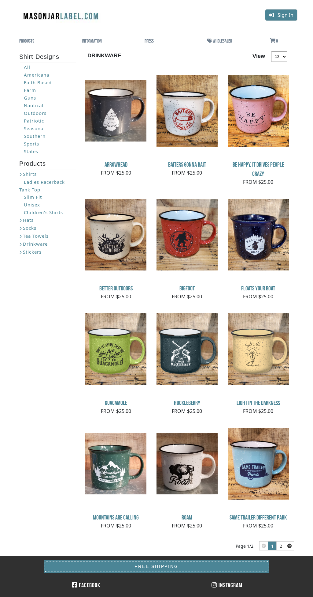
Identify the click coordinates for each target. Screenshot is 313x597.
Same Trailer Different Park (258, 517)
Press (149, 40)
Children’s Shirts (43, 212)
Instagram (229, 585)
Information (92, 40)
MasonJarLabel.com (61, 14)
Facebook (89, 585)
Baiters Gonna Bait (187, 164)
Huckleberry (187, 402)
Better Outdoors (116, 288)
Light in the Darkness (258, 402)
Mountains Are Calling (116, 517)
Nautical (33, 105)
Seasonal (34, 128)
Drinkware (35, 244)
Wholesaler (222, 40)
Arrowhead (116, 164)
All (27, 67)
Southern (35, 136)
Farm (30, 90)
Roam (187, 517)
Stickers (32, 252)
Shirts (30, 174)
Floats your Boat (258, 288)
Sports (31, 144)
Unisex (32, 205)
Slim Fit (33, 197)
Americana (36, 75)
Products (26, 40)
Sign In (283, 15)
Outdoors (35, 113)
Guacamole (116, 402)
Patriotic (34, 121)
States (31, 151)
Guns (30, 98)
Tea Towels (36, 236)
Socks (29, 228)
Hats (28, 220)
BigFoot (187, 288)
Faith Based (38, 82)
